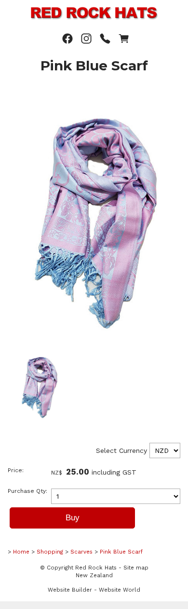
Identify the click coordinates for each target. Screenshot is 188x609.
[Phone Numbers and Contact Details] (105, 39)
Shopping (50, 551)
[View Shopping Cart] (124, 39)
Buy (73, 517)
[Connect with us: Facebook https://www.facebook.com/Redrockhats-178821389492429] (67, 39)
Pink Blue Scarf (121, 551)
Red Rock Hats (96, 567)
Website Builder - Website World (94, 589)
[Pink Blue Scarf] (97, 343)
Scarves (81, 551)
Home (21, 551)
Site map (135, 567)
